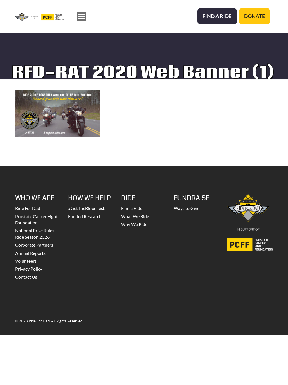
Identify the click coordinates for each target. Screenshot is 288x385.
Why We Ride (134, 224)
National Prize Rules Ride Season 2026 (34, 233)
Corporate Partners (34, 244)
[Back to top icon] (261, 373)
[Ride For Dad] (39, 16)
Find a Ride (131, 208)
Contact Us (26, 277)
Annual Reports (30, 253)
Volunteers (26, 261)
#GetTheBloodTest (86, 208)
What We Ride (135, 216)
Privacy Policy (28, 268)
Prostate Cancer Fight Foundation (36, 219)
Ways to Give (186, 208)
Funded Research (85, 216)
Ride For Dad (27, 208)
